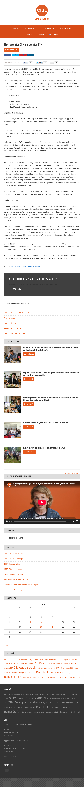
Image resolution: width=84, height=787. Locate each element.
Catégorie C (42, 663)
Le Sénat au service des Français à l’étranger (21, 585)
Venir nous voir (10, 757)
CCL (50, 663)
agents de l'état (50, 660)
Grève (63, 668)
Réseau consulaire (32, 677)
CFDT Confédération (12, 564)
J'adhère (17, 289)
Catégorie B (31, 663)
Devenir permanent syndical (14, 333)
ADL (5, 660)
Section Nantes (50, 677)
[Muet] (73, 521)
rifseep (68, 673)
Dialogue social (21, 267)
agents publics (60, 660)
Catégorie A (21, 663)
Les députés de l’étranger (13, 590)
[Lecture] (7, 521)
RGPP (63, 673)
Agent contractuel (37, 660)
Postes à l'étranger (17, 673)
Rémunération (12, 677)
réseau (24, 677)
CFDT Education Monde (13, 569)
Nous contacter (10, 323)
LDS (76, 668)
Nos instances (9, 318)
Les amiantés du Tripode (13, 574)
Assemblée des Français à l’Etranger (18, 579)
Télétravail (76, 677)
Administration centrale (14, 660)
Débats (40, 668)
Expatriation (46, 668)
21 (52, 627)
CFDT (42, 10)
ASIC (10, 663)
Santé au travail (41, 677)
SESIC (57, 677)
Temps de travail (66, 677)
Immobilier (70, 668)
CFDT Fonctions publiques (14, 559)
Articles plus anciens (72, 473)
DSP (36, 668)
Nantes (7, 673)
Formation (52, 668)
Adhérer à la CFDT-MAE (13, 328)
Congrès (65, 663)
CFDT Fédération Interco (13, 554)
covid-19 (70, 663)
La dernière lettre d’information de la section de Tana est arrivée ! (44, 448)
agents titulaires (70, 660)
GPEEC (58, 668)
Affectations (25, 660)
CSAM (75, 663)
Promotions (32, 673)
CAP (14, 663)
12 (30, 622)
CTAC (6, 668)
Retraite (58, 673)
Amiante (6, 663)
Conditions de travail (56, 663)
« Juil (6, 645)
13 (41, 622)
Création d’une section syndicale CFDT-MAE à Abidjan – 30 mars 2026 (45, 423)
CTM (12, 267)
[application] (42, 502)
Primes (27, 673)
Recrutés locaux (35, 267)
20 (41, 627)
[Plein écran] (77, 521)
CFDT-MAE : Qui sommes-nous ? (16, 313)
